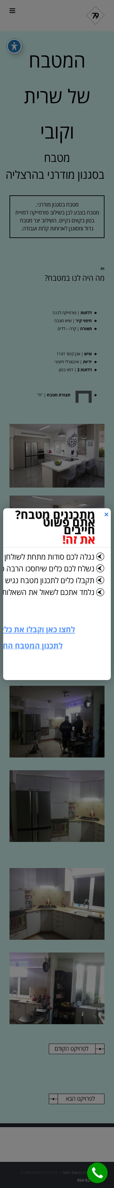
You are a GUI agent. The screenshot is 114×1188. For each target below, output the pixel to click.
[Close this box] (106, 514)
